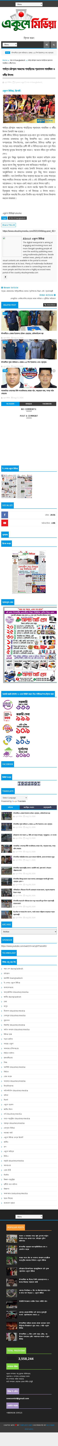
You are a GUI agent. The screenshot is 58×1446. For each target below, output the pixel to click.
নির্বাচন (6, 1072)
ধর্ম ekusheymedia (13, 1114)
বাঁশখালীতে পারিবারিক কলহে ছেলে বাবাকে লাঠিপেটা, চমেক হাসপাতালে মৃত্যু (33, 857)
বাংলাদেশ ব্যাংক (9, 1203)
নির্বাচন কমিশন (9, 1053)
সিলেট (6, 1100)
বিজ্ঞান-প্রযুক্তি (9, 1179)
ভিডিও (6, 1156)
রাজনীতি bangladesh (13, 978)
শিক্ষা (5, 1062)
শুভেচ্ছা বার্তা (8, 1133)
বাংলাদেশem (8, 987)
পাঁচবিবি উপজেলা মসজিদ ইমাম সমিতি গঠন (33, 1301)
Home (5, 60)
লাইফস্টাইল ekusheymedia (16, 1090)
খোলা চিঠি (7, 1170)
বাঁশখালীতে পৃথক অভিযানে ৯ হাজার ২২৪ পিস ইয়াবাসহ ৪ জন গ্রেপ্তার (23, 362)
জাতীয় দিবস (8, 1109)
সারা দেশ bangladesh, (34, 82)
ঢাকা (5, 1001)
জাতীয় (6, 1142)
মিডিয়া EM (8, 1034)
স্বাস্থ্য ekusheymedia (14, 1123)
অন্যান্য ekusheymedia (15, 1081)
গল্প (5, 1147)
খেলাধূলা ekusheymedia (15, 1015)
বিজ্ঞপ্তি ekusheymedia (14, 1025)
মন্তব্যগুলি (48, 807)
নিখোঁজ (6, 1175)
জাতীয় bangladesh (12, 997)
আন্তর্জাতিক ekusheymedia (16, 992)
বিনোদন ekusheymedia (14, 1011)
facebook (47, 404)
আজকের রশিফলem (11, 1048)
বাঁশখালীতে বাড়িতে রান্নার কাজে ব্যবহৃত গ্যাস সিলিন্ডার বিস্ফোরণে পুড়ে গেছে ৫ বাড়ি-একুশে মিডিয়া (34, 1325)
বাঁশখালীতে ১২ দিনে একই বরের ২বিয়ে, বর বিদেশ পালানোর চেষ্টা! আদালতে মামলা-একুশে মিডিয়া (34, 1336)
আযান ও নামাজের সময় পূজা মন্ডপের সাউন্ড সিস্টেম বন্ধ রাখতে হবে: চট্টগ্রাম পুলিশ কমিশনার (33, 1238)
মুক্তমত (7, 1020)
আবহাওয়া (7, 1165)
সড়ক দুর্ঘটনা (8, 1039)
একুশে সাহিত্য (9, 1151)
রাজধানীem (8, 1058)
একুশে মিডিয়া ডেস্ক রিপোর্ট (13, 1137)
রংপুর (6, 1006)
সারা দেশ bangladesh (17, 60)
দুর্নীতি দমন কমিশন (10, 1184)
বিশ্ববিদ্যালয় (8, 1086)
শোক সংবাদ (8, 1076)
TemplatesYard (26, 1425)
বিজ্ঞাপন (6, 1189)
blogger (10, 404)
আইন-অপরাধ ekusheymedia (17, 1029)
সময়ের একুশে (8, 1044)
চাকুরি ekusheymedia (14, 1161)
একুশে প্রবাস (8, 1104)
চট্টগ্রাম (45, 53)
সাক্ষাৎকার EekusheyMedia (16, 1193)
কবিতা (6, 1095)
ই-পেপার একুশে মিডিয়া (12, 983)
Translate (22, 801)
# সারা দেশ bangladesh (17, 218)
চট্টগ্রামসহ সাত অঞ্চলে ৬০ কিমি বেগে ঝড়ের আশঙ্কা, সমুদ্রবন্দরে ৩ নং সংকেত (35, 835)
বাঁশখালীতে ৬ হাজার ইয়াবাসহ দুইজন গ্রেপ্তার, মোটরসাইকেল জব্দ (22, 333)
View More (51, 305)
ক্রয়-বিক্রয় (8, 1198)
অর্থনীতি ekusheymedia (14, 1067)
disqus (29, 404)
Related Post (9, 305)
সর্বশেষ (10, 807)
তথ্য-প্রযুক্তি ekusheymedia (17, 1118)
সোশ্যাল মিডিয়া (9, 1128)
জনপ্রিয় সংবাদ (29, 807)
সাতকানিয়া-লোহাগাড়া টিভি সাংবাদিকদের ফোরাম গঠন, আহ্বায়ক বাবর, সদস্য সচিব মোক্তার (27, 392)
